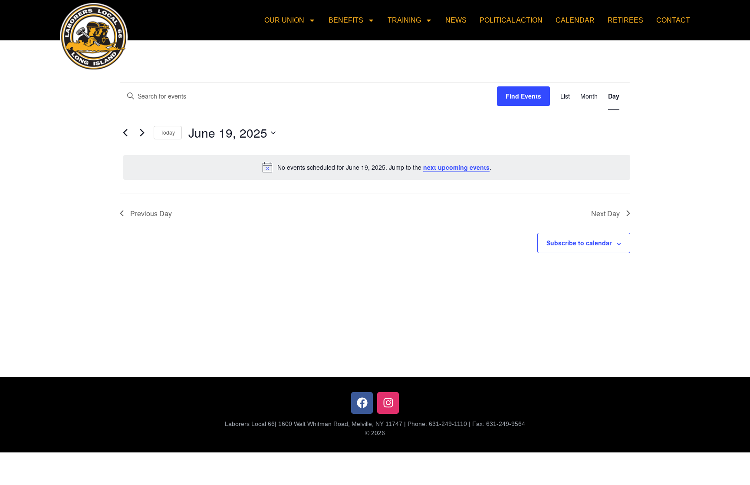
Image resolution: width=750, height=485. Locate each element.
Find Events (523, 96)
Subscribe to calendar (579, 242)
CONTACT (673, 20)
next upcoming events (456, 167)
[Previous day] (125, 133)
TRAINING (404, 20)
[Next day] (142, 133)
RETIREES (625, 20)
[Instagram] (388, 403)
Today (168, 132)
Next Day (605, 213)
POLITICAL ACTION (511, 20)
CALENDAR (575, 20)
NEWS (456, 20)
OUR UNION (284, 20)
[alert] (376, 167)
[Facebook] (362, 403)
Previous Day (151, 213)
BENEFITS (346, 20)
